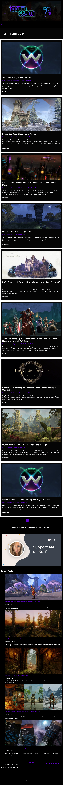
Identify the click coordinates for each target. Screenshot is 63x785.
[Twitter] (58, 763)
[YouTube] (53, 763)
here (48, 528)
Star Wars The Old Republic (23, 187)
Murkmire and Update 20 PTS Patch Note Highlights (25, 445)
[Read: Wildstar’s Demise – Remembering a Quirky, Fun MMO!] (31, 480)
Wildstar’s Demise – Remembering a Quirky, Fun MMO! (26, 499)
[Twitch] (47, 763)
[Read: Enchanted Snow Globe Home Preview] (31, 114)
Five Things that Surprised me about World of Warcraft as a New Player (22, 601)
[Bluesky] (49, 763)
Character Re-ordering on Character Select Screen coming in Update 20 (29, 389)
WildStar (22, 80)
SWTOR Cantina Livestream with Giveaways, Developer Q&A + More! (30, 183)
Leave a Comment (7, 80)
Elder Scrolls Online (17, 285)
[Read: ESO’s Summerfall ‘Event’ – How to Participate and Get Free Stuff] (31, 265)
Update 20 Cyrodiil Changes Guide (17, 231)
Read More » (5, 92)
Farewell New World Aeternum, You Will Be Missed (17, 638)
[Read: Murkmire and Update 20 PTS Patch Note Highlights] (31, 425)
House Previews (17, 136)
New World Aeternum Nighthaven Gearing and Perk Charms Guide (21, 748)
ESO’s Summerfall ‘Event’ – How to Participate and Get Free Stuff (31, 282)
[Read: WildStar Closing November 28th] (31, 58)
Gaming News (16, 80)
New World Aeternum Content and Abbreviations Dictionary (19, 675)
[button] (62, 24)
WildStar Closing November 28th (17, 77)
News (14, 187)
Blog (14, 344)
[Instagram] (56, 763)
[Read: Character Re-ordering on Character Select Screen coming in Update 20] (31, 372)
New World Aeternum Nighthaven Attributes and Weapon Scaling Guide (22, 711)
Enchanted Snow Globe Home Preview (19, 134)
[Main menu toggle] (1, 24)
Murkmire (23, 136)
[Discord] (51, 763)
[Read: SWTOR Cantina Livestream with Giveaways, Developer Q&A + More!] (31, 167)
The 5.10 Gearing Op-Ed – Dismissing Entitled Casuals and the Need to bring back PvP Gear (29, 340)
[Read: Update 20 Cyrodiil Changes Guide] (31, 216)
